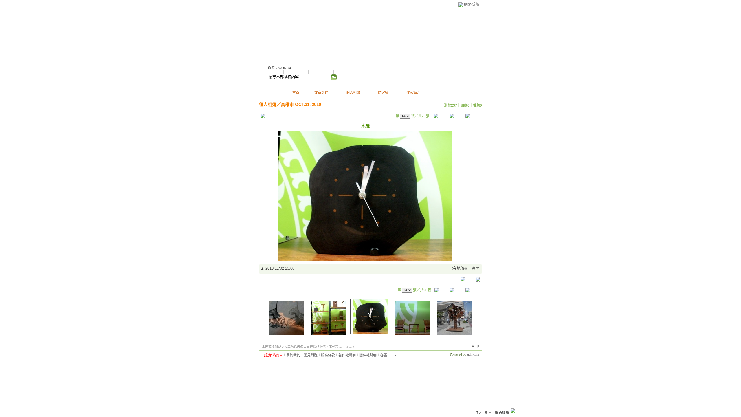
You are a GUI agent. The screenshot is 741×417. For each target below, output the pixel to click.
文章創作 (321, 93)
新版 (342, 35)
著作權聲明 (347, 355)
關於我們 (293, 355)
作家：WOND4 (279, 68)
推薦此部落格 (296, 72)
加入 (488, 413)
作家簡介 (413, 93)
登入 (478, 413)
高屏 (475, 268)
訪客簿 (383, 93)
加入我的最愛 (321, 72)
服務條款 (328, 355)
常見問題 (311, 355)
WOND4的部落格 (296, 35)
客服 (383, 355)
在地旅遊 (460, 268)
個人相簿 (353, 93)
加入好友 (275, 72)
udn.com (473, 354)
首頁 (295, 93)
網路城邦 (471, 4)
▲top (475, 346)
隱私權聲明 (368, 355)
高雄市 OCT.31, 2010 (301, 104)
